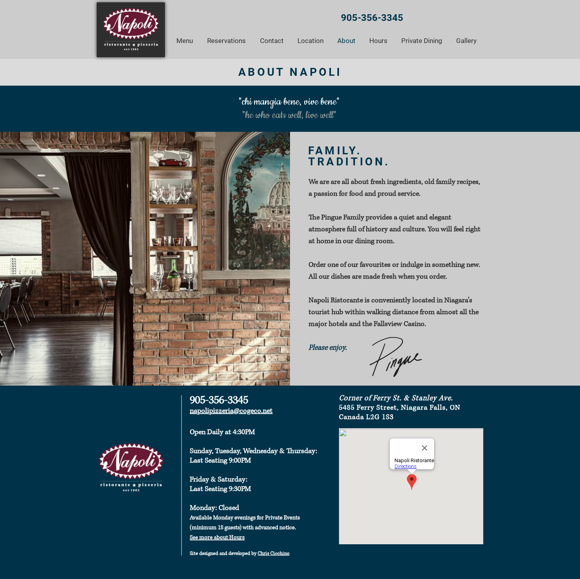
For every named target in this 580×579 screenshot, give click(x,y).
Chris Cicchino (274, 553)
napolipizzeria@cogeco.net (231, 411)
